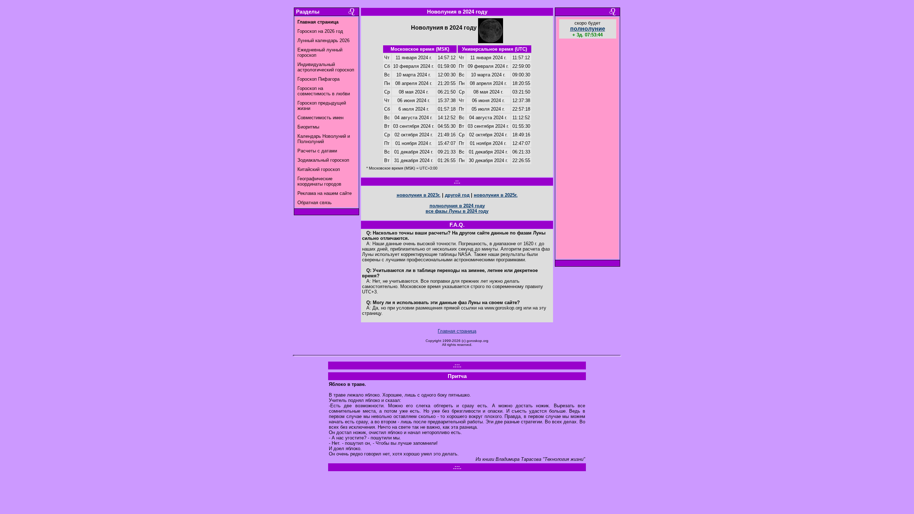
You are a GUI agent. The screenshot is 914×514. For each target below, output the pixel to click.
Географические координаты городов (319, 181)
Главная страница (457, 331)
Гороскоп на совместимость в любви (323, 91)
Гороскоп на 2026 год (320, 31)
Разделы (308, 12)
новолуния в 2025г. (496, 195)
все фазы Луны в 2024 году (457, 211)
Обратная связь (314, 202)
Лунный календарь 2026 (323, 40)
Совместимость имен (320, 117)
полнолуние (587, 29)
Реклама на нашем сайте (324, 193)
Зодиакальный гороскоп (323, 160)
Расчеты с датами (317, 150)
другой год (457, 195)
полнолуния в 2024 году (457, 205)
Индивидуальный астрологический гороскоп (325, 67)
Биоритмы (308, 127)
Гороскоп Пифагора (318, 79)
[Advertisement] (587, 149)
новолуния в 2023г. (419, 195)
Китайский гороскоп (318, 169)
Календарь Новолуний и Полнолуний (323, 138)
